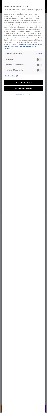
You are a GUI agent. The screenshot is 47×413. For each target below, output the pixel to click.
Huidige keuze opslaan (23, 88)
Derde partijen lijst (11, 76)
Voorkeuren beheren (23, 94)
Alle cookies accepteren (23, 82)
